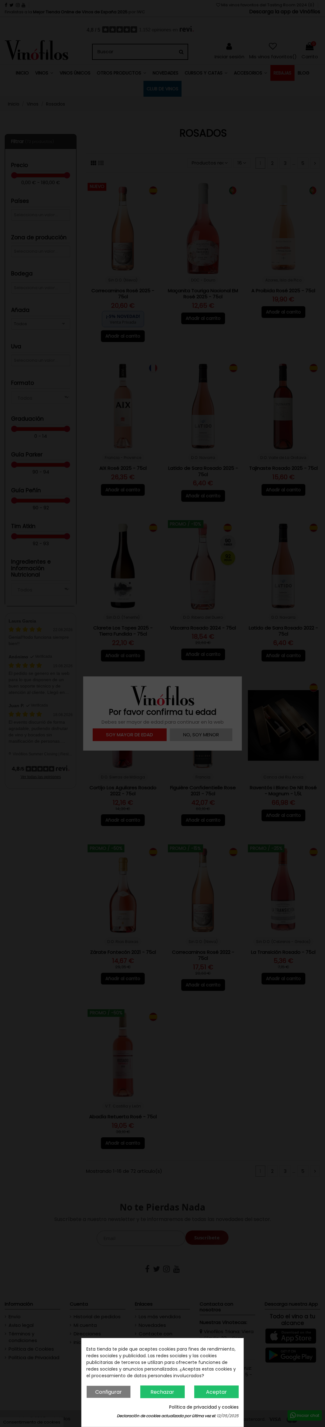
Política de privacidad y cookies (204, 1407)
